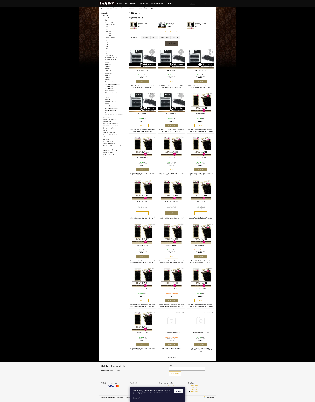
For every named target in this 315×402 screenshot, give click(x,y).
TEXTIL (107, 104)
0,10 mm (108, 27)
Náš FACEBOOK (195, 391)
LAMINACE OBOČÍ (108, 121)
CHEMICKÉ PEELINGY (109, 143)
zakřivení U (108, 79)
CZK (192, 3)
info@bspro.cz (194, 385)
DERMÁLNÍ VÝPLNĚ (108, 141)
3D (107, 40)
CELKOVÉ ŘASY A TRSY (109, 132)
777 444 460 (194, 387)
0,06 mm (108, 31)
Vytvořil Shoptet (210, 397)
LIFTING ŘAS (106, 117)
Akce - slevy (106, 157)
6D (107, 46)
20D (107, 53)
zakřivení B (108, 64)
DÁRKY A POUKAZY (108, 154)
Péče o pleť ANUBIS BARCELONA (112, 137)
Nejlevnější (145, 37)
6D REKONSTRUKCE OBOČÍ (110, 124)
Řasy (106, 20)
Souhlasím (179, 391)
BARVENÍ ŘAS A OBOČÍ (109, 119)
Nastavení (136, 398)
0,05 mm (108, 33)
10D (107, 51)
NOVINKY (105, 16)
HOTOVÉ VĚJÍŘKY (110, 38)
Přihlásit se (175, 374)
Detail (171, 82)
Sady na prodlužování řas (111, 108)
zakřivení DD (108, 73)
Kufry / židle (106, 130)
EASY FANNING (110, 55)
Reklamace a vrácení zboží (167, 386)
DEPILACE (106, 139)
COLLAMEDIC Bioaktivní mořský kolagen (113, 146)
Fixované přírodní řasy (111, 57)
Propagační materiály (110, 110)
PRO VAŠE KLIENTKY (110, 106)
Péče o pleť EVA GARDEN (110, 135)
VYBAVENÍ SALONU (110, 102)
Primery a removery (110, 90)
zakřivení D (108, 71)
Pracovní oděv (108, 113)
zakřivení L (108, 75)
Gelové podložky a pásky (111, 93)
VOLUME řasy (109, 22)
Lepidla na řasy (109, 86)
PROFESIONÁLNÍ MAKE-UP (110, 126)
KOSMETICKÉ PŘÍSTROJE (110, 150)
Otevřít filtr (171, 43)
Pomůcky (107, 99)
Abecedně (175, 37)
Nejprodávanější (165, 37)
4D (107, 42)
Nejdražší (154, 37)
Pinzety (107, 97)
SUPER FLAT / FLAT (110, 60)
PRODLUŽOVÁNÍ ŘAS (109, 18)
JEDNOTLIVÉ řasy (110, 24)
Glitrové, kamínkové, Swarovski (113, 84)
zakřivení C (108, 66)
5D (107, 44)
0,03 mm (108, 35)
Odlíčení (107, 95)
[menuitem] (119, 3)
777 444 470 (194, 389)
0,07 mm (108, 29)
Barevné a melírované (110, 82)
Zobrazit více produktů (171, 32)
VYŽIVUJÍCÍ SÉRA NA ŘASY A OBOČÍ (113, 115)
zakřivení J (107, 62)
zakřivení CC (108, 68)
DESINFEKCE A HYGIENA (110, 148)
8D (107, 49)
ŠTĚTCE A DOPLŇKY (108, 128)
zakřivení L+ (108, 77)
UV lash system (109, 88)
